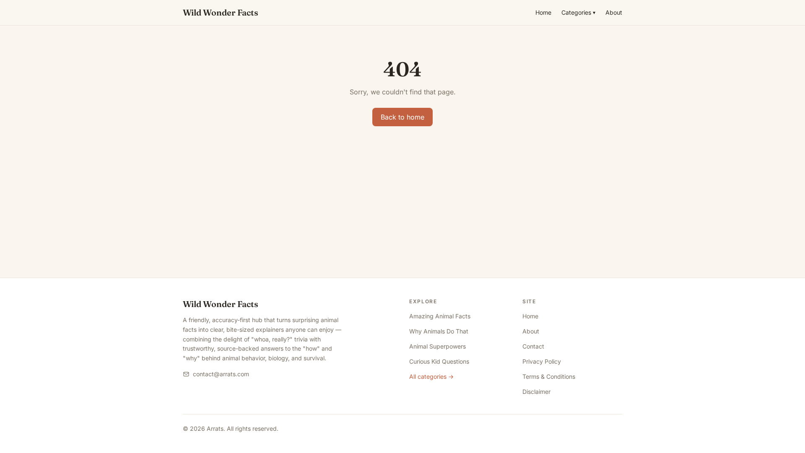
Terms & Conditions (548, 376)
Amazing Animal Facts (439, 316)
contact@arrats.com (221, 374)
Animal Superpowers (437, 346)
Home (543, 12)
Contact (533, 346)
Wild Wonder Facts (220, 12)
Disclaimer (536, 391)
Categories (578, 12)
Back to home (402, 117)
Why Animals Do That (438, 331)
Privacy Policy (541, 361)
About (613, 12)
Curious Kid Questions (439, 361)
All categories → (431, 376)
